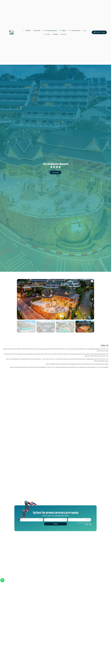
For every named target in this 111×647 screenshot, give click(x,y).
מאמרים (55, 34)
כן (89, 524)
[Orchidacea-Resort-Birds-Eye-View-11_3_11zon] (55, 299)
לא (85, 524)
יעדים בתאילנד (75, 30)
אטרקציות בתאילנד (51, 30)
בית (85, 30)
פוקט (66, 349)
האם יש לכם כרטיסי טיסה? (84, 523)
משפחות (27, 30)
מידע (48, 34)
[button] (92, 299)
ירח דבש (63, 34)
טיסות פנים (37, 30)
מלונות (64, 30)
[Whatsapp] (2, 580)
